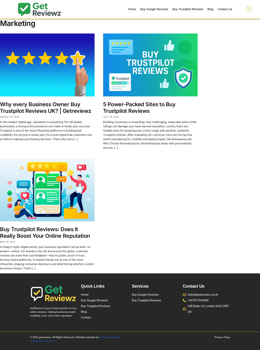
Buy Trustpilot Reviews (187, 9)
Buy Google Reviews (154, 9)
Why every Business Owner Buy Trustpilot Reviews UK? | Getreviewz (45, 107)
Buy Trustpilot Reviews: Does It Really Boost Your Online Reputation (45, 232)
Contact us (225, 9)
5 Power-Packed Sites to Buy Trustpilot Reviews (139, 107)
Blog (210, 9)
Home (132, 9)
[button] (245, 9)
